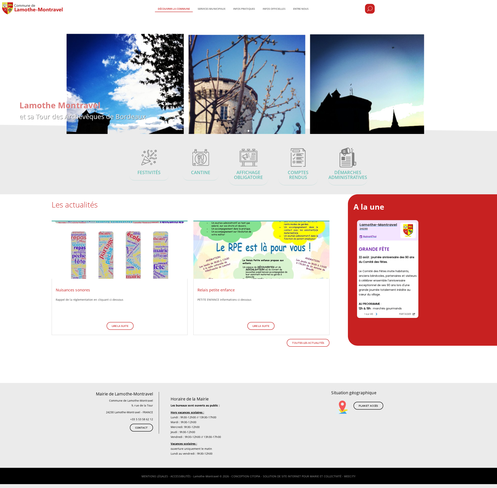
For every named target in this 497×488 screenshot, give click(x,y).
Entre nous (301, 8)
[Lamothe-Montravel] (45, 6)
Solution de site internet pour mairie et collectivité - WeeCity (309, 476)
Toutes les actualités (308, 342)
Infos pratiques (244, 8)
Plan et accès (368, 405)
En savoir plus (149, 164)
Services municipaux (211, 8)
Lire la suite (120, 326)
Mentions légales (155, 476)
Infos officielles (274, 8)
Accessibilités (180, 476)
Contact (141, 427)
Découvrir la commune (174, 8)
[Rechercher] (370, 9)
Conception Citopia (245, 476)
